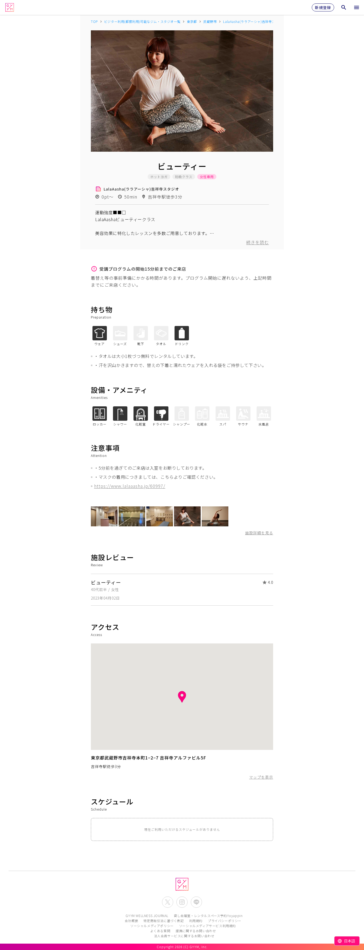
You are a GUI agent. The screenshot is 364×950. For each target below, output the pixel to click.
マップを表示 (261, 777)
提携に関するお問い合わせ (196, 930)
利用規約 (196, 920)
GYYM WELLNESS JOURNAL (147, 915)
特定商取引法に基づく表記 (163, 920)
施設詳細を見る (259, 532)
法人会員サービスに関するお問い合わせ (184, 936)
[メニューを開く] (356, 7)
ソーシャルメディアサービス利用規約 (207, 925)
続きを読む (257, 242)
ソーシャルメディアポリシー (152, 925)
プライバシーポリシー (224, 920)
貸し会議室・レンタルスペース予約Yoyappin (208, 915)
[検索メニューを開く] (344, 7)
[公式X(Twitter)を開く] (167, 902)
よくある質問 (160, 930)
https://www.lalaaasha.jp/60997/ (129, 486)
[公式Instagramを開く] (182, 902)
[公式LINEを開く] (196, 902)
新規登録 (323, 7)
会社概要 (131, 920)
